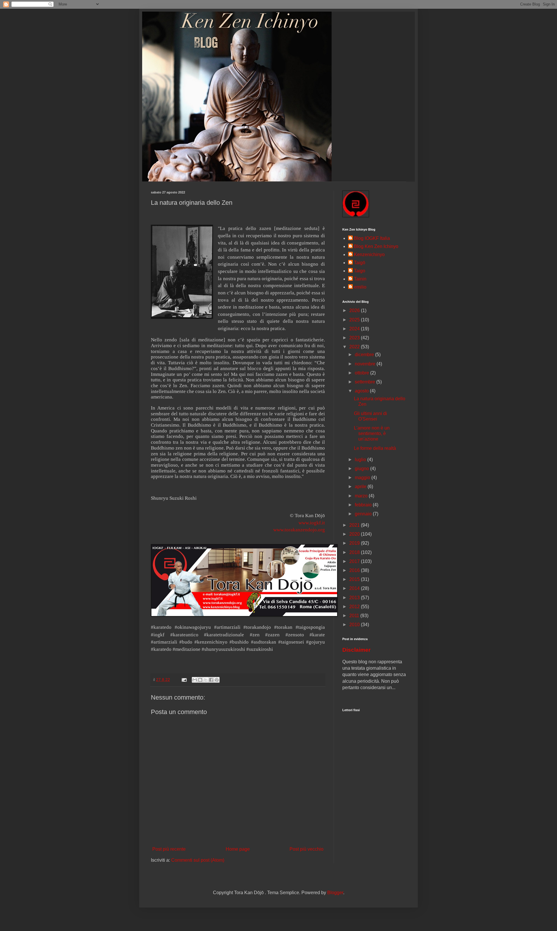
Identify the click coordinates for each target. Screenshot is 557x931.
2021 (355, 525)
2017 (355, 561)
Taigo (359, 270)
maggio (363, 477)
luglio (361, 459)
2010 (355, 624)
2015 (355, 579)
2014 (355, 588)
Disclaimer (356, 650)
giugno (362, 468)
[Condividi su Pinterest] (217, 680)
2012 (355, 606)
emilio (360, 287)
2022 (355, 346)
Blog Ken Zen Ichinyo (376, 246)
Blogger (335, 892)
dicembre (365, 354)
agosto (362, 390)
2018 (355, 552)
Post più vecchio (306, 849)
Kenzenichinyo (369, 254)
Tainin (360, 278)
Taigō (359, 262)
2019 (355, 543)
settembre (365, 381)
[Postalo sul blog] (200, 680)
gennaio (364, 513)
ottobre (362, 372)
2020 (355, 534)
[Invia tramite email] (195, 680)
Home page (238, 849)
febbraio (364, 504)
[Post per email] (184, 679)
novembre (366, 363)
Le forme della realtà (375, 448)
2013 (355, 597)
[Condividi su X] (206, 680)
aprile (361, 486)
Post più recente (169, 849)
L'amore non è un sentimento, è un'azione (372, 433)
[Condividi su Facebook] (211, 680)
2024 (355, 328)
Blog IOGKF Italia (372, 238)
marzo (362, 495)
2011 (354, 615)
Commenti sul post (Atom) (197, 860)
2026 (355, 310)
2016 (355, 570)
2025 (355, 319)
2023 (355, 337)
